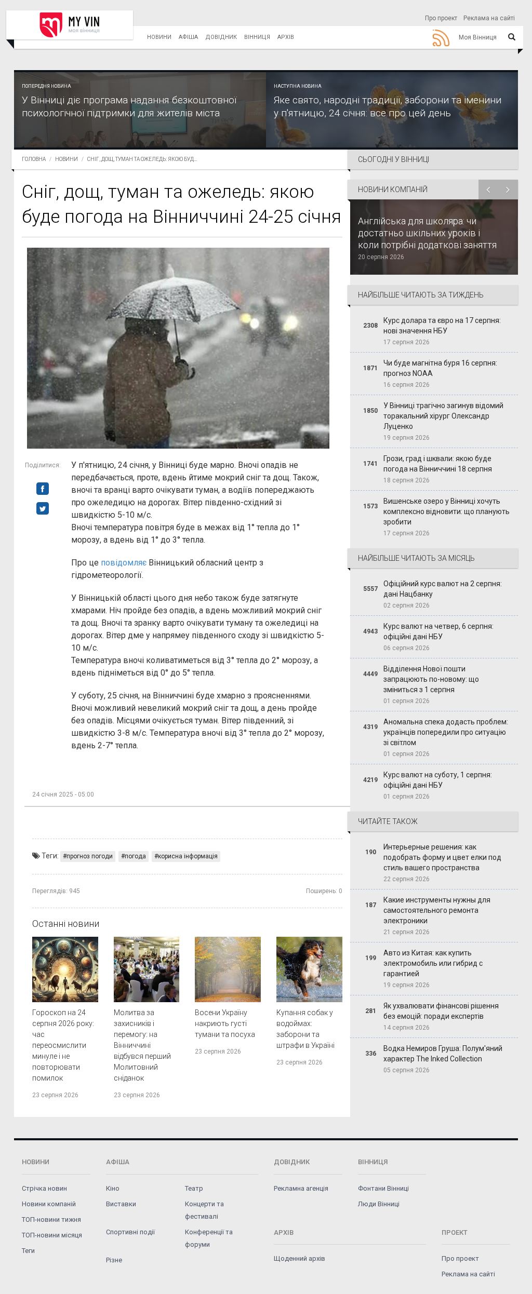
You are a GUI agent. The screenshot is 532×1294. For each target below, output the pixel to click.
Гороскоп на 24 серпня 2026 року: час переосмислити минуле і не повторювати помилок (63, 1045)
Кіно (112, 1188)
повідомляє (124, 563)
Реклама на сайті (489, 18)
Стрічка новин (44, 1188)
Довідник (221, 37)
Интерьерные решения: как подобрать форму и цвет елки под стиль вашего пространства (442, 857)
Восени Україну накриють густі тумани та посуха (225, 1023)
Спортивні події (130, 1232)
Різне (114, 1260)
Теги (28, 1251)
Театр (194, 1188)
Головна (34, 159)
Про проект (441, 18)
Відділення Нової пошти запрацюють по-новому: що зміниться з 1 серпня (431, 679)
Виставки (121, 1204)
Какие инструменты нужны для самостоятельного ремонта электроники (436, 910)
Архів (285, 37)
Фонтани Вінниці (383, 1188)
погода (135, 856)
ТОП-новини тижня (51, 1219)
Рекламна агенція (301, 1188)
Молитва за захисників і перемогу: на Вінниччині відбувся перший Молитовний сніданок (142, 1045)
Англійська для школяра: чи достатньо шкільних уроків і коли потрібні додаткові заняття (427, 232)
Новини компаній (49, 1204)
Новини (159, 37)
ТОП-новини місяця (52, 1235)
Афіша (188, 37)
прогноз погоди (89, 856)
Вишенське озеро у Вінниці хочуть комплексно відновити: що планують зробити (446, 511)
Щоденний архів (299, 1258)
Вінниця (257, 37)
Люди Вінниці (379, 1204)
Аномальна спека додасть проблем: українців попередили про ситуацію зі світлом (445, 732)
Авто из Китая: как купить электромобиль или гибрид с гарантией (433, 963)
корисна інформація (188, 856)
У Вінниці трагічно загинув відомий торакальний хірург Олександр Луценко (443, 415)
